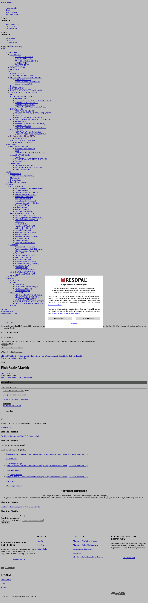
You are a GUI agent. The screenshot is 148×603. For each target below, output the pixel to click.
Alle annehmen (60, 319)
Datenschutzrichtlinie (55, 305)
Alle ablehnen (88, 319)
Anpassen (74, 323)
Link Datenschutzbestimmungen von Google (65, 313)
